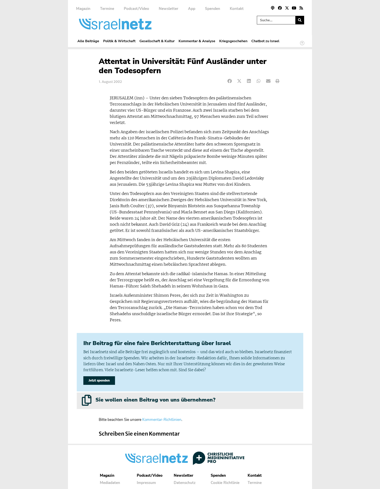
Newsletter (168, 8)
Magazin (83, 8)
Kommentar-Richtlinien (161, 419)
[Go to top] (302, 45)
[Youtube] (294, 7)
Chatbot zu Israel (265, 41)
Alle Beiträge (88, 41)
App (191, 8)
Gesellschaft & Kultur (157, 41)
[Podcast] (272, 7)
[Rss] (301, 7)
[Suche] (299, 20)
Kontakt (237, 8)
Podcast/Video (136, 8)
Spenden (212, 8)
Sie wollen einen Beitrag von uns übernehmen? (155, 399)
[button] (229, 81)
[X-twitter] (286, 7)
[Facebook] (279, 7)
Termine (107, 8)
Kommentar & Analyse (197, 41)
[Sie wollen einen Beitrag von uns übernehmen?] (86, 400)
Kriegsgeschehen (233, 41)
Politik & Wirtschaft (119, 41)
